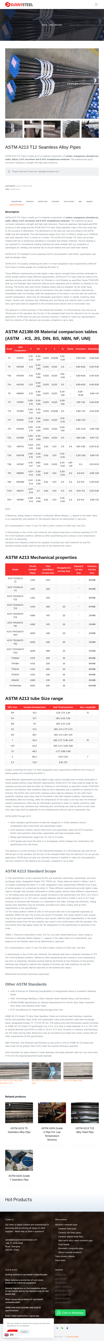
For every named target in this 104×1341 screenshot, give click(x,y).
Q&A (80, 201)
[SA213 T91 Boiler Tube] (78, 1070)
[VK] (57, 1328)
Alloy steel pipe (24, 186)
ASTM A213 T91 (62, 1290)
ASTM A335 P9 (62, 1298)
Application (69, 201)
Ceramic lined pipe (67, 1228)
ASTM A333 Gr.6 (63, 1287)
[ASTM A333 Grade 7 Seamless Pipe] (19, 1160)
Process (29, 201)
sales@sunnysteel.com (48, 171)
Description (16, 201)
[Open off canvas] (96, 4)
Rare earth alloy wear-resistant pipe (75, 1240)
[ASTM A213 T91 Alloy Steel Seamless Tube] (14, 1070)
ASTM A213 (15, 189)
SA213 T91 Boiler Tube (72, 1080)
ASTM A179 (60, 1279)
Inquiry (89, 201)
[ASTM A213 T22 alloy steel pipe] (85, 1112)
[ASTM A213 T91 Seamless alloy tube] (46, 1070)
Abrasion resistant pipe (66, 1224)
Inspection (42, 201)
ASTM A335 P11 (62, 1302)
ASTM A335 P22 (63, 1294)
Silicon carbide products (70, 1252)
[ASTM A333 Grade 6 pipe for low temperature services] (52, 1112)
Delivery (55, 201)
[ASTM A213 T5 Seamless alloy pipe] (19, 1112)
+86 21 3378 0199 (14, 1243)
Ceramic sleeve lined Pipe (70, 1236)
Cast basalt (63, 1244)
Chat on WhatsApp (73, 1312)
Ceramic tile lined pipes (69, 1232)
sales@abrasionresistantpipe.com (21, 1239)
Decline (24, 1332)
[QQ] (67, 1328)
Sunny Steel (73, 1336)
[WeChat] (62, 1328)
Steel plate (60, 1260)
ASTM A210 (60, 1282)
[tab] (16, 201)
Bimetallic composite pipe (70, 1248)
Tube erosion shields (65, 1256)
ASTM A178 (60, 1275)
